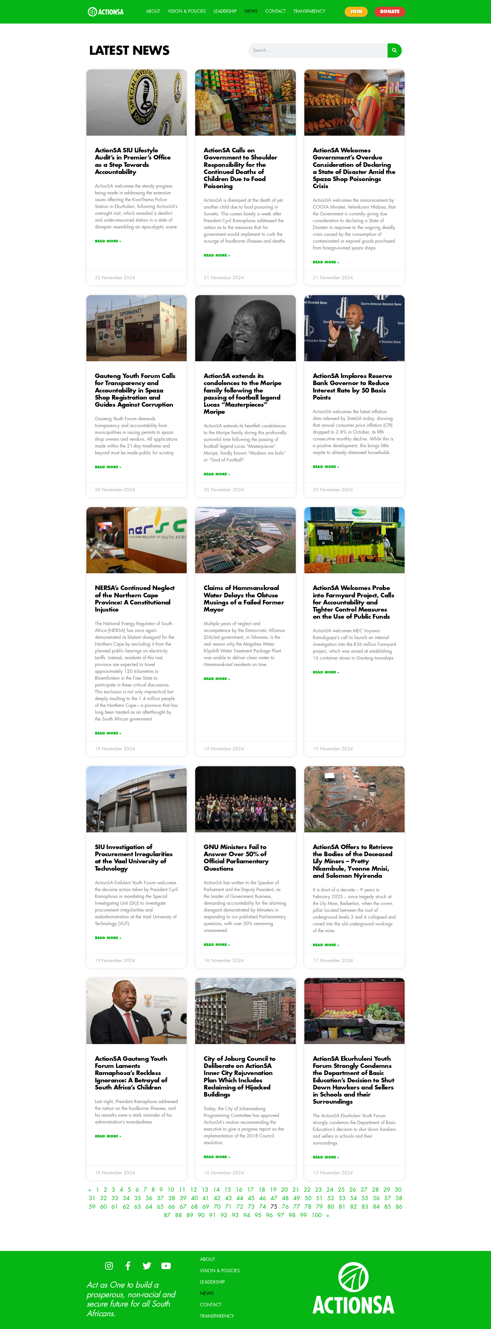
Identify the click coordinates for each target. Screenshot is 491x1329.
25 (341, 1190)
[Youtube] (166, 1266)
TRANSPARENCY (309, 11)
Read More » (108, 241)
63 (137, 1207)
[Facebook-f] (128, 1266)
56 (376, 1198)
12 (193, 1190)
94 (246, 1215)
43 (228, 1198)
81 (342, 1207)
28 (375, 1190)
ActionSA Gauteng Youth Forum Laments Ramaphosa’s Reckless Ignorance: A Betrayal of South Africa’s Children (131, 1073)
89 (189, 1215)
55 (364, 1198)
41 (205, 1198)
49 (296, 1198)
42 (217, 1198)
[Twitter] (147, 1266)
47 (274, 1198)
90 (201, 1215)
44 (239, 1198)
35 (137, 1198)
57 (387, 1198)
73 (251, 1207)
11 (182, 1190)
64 (148, 1207)
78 (308, 1207)
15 (227, 1190)
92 (223, 1215)
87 (167, 1215)
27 (364, 1190)
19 (273, 1190)
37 (160, 1198)
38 (171, 1198)
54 (353, 1198)
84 (376, 1207)
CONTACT (275, 11)
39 (183, 1198)
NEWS (251, 11)
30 (398, 1190)
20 (284, 1190)
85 (387, 1207)
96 (269, 1215)
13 (204, 1190)
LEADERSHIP (225, 11)
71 (228, 1207)
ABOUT (153, 11)
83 (364, 1207)
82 (353, 1207)
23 (318, 1190)
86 (399, 1207)
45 (251, 1198)
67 (183, 1207)
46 (262, 1198)
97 (280, 1215)
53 (342, 1198)
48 (285, 1198)
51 (319, 1198)
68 (194, 1207)
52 (330, 1198)
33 (114, 1198)
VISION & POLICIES (187, 11)
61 (114, 1207)
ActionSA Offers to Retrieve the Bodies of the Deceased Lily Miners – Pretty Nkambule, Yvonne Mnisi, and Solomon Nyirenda (353, 861)
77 (296, 1207)
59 (92, 1207)
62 (126, 1207)
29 (386, 1190)
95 (258, 1215)
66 (171, 1207)
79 (319, 1207)
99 (303, 1215)
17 (250, 1190)
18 (261, 1190)
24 (329, 1190)
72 (239, 1207)
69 (205, 1207)
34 (126, 1198)
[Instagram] (109, 1266)
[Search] (395, 50)
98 (292, 1215)
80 (330, 1207)
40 (194, 1198)
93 (235, 1215)
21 (295, 1190)
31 (92, 1198)
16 (239, 1190)
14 (216, 1190)
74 (262, 1207)
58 (399, 1198)
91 (212, 1215)
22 (307, 1190)
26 (352, 1190)
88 (178, 1215)
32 (103, 1198)
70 (217, 1207)
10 (170, 1190)
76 (285, 1207)
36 (148, 1198)
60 (103, 1207)
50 (308, 1198)
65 (160, 1207)
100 (316, 1215)
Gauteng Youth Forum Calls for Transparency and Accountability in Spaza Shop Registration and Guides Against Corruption (135, 390)
